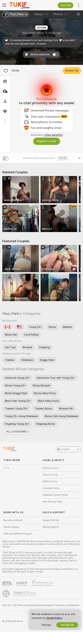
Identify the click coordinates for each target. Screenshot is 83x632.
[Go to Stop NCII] (25, 593)
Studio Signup (11, 527)
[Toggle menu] (4, 5)
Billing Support (51, 527)
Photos (61, 14)
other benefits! (53, 134)
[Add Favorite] (6, 70)
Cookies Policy (51, 488)
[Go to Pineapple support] (6, 593)
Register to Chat (46, 141)
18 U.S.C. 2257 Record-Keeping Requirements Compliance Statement (40, 605)
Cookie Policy (54, 617)
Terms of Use (50, 474)
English (65, 449)
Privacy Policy (50, 468)
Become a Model (12, 520)
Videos (41, 14)
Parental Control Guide (55, 495)
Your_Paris (10, 313)
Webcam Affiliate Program (17, 533)
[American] (19, 327)
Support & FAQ (51, 520)
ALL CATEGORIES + (17, 431)
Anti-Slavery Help (52, 501)
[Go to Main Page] (25, 5)
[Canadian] (7, 327)
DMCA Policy (50, 481)
